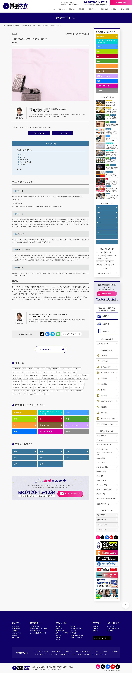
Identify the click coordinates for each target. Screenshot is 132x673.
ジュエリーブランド (48, 375)
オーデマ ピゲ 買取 (102, 449)
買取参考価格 (104, 9)
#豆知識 (15, 42)
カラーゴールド (25, 391)
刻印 (48, 369)
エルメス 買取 (100, 458)
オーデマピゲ (59, 375)
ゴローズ (67, 372)
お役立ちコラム (102, 530)
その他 (15, 34)
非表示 (53, 144)
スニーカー (60, 391)
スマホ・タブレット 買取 (108, 418)
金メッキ (86, 375)
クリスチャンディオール (77, 388)
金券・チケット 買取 (107, 401)
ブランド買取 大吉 (7, 25)
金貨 (31, 388)
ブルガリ (38, 388)
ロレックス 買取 (101, 436)
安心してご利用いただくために (38, 633)
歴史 (80, 375)
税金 (67, 388)
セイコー (68, 375)
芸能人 (74, 372)
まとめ (19, 169)
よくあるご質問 (125, 9)
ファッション (17, 372)
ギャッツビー (24, 159)
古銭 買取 (104, 407)
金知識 (37, 369)
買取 (76, 384)
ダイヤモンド (17, 384)
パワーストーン (52, 372)
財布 (33, 391)
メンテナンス (77, 369)
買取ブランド (15, 626)
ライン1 (22, 155)
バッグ (52, 391)
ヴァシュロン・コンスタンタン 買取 (105, 453)
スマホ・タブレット (46, 431)
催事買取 (105, 331)
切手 (61, 378)
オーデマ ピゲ (68, 651)
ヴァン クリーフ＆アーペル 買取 (105, 498)
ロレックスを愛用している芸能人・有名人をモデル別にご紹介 (112, 168)
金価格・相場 (62, 384)
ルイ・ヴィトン (26, 384)
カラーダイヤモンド (66, 369)
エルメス (81, 381)
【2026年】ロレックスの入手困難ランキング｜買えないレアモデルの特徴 (112, 162)
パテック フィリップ (56, 651)
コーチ (60, 372)
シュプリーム (17, 381)
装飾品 (79, 378)
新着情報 (14, 635)
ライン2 (22, 157)
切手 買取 (104, 395)
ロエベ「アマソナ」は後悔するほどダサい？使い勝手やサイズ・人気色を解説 (112, 191)
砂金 (32, 378)
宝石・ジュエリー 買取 (107, 373)
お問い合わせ (107, 294)
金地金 (54, 384)
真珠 (39, 391)
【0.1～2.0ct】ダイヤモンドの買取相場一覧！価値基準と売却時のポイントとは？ (112, 148)
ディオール (38, 654)
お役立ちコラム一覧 (104, 273)
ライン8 (22, 164)
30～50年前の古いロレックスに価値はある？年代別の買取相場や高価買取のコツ (112, 126)
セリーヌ (60, 388)
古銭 (15, 431)
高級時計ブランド (63, 381)
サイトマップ (15, 637)
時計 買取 (104, 355)
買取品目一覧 (60, 623)
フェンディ (44, 381)
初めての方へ (62, 9)
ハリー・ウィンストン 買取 (104, 489)
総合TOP (15, 623)
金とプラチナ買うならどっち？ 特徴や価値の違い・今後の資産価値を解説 (111, 112)
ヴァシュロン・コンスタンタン (34, 375)
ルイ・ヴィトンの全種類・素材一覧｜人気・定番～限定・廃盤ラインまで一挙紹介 (112, 176)
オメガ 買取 (100, 440)
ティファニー (17, 388)
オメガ (85, 378)
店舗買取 (105, 316)
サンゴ (26, 378)
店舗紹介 (14, 631)
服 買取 (103, 390)
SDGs (47, 394)
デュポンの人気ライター (25, 150)
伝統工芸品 (55, 369)
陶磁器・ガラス (33, 394)
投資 (48, 384)
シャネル (25, 388)
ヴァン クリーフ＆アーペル (99, 654)
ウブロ (24, 381)
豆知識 (34, 384)
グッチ (70, 384)
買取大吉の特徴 (34, 626)
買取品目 (17, 25)
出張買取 (105, 324)
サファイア (45, 391)
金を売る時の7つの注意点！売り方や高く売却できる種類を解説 (112, 104)
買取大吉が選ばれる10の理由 (38, 628)
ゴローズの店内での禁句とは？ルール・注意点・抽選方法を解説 (112, 182)
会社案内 (110, 631)
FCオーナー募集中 (100, 638)
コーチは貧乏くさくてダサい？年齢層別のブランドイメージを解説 (112, 197)
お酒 (67, 391)
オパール (45, 388)
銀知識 (30, 369)
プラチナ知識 (17, 369)
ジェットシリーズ (25, 162)
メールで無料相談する (72, 494)
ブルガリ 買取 (100, 494)
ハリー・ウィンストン (19, 375)
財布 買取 (104, 384)
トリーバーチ (26, 372)
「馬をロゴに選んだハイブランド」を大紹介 (112, 139)
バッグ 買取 (104, 361)
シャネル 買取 (100, 462)
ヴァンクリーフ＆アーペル (51, 378)
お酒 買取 (104, 378)
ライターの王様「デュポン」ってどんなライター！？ (50, 25)
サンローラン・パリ (34, 381)
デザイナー (39, 378)
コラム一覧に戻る (45, 349)
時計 (67, 419)
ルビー (24, 394)
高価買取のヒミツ (35, 631)
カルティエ (41, 384)
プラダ (82, 384)
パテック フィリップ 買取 (103, 445)
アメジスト (79, 391)
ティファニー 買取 (101, 485)
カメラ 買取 (104, 413)
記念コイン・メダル (72, 425)
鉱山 (43, 369)
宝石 (74, 375)
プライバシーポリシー (113, 628)
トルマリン (34, 372)
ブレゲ (41, 394)
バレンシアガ (17, 394)
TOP (54, 9)
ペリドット (42, 372)
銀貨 (15, 378)
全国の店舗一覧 (102, 344)
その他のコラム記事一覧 (29, 25)
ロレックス (73, 381)
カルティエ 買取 (101, 480)
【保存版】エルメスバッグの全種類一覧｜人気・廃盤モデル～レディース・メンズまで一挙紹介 (112, 134)
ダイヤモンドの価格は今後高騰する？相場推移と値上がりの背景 (112, 154)
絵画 (72, 391)
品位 (20, 378)
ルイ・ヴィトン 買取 (102, 467)
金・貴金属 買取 (105, 367)
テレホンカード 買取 (107, 424)
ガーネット (52, 388)
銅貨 (24, 369)
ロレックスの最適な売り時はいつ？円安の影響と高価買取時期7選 (111, 118)
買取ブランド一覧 (103, 504)
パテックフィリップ (70, 378)
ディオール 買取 (101, 471)
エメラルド (16, 391)
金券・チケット (44, 425)
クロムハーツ (53, 381)
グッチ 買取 (99, 476)
